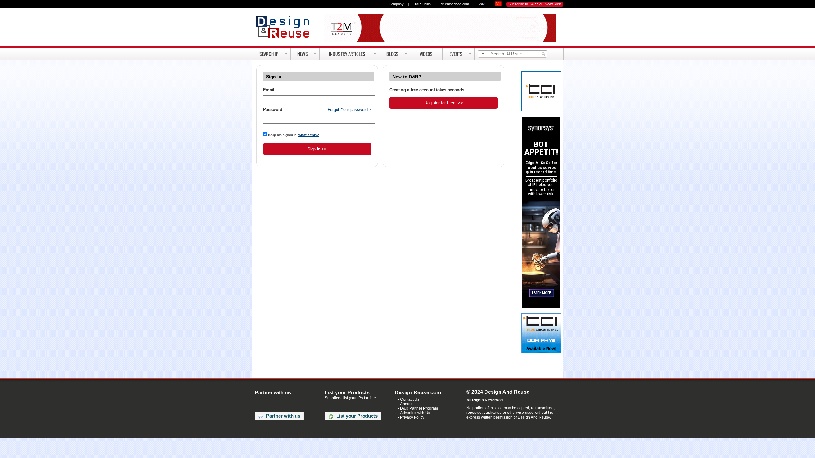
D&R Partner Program (419, 408)
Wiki (482, 4)
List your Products (357, 416)
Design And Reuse (286, 27)
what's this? (308, 135)
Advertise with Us (415, 413)
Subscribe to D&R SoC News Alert (534, 4)
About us (407, 404)
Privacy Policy (412, 417)
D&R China (422, 4)
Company (396, 4)
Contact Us (409, 399)
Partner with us (283, 416)
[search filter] (483, 54)
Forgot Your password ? (349, 109)
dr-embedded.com (455, 4)
